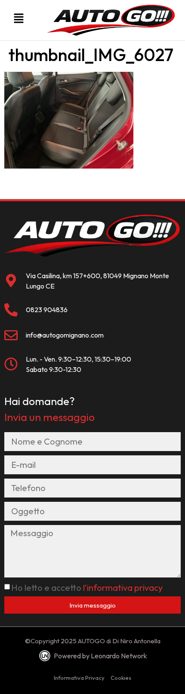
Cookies (121, 677)
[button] (18, 20)
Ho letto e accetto (87, 587)
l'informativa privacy (123, 587)
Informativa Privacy (79, 677)
